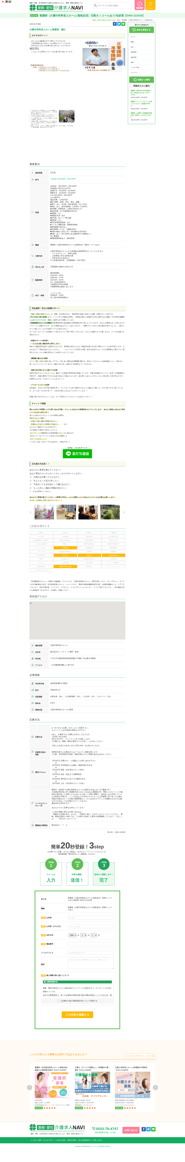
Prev (31, 512)
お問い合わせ (97, 1140)
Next (124, 512)
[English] (6, 1)
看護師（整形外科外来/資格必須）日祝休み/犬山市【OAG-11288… (141, 93)
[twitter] (119, 24)
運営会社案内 (72, 1140)
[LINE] (123, 24)
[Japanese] (3, 1)
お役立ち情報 (60, 1140)
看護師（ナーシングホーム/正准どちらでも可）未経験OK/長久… (141, 104)
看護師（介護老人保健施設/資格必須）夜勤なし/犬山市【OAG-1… (141, 115)
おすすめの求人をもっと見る (139, 1056)
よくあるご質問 (36, 1140)
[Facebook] (115, 24)
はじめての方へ (48, 1140)
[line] (153, 1129)
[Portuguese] (9, 1)
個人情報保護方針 (85, 1140)
